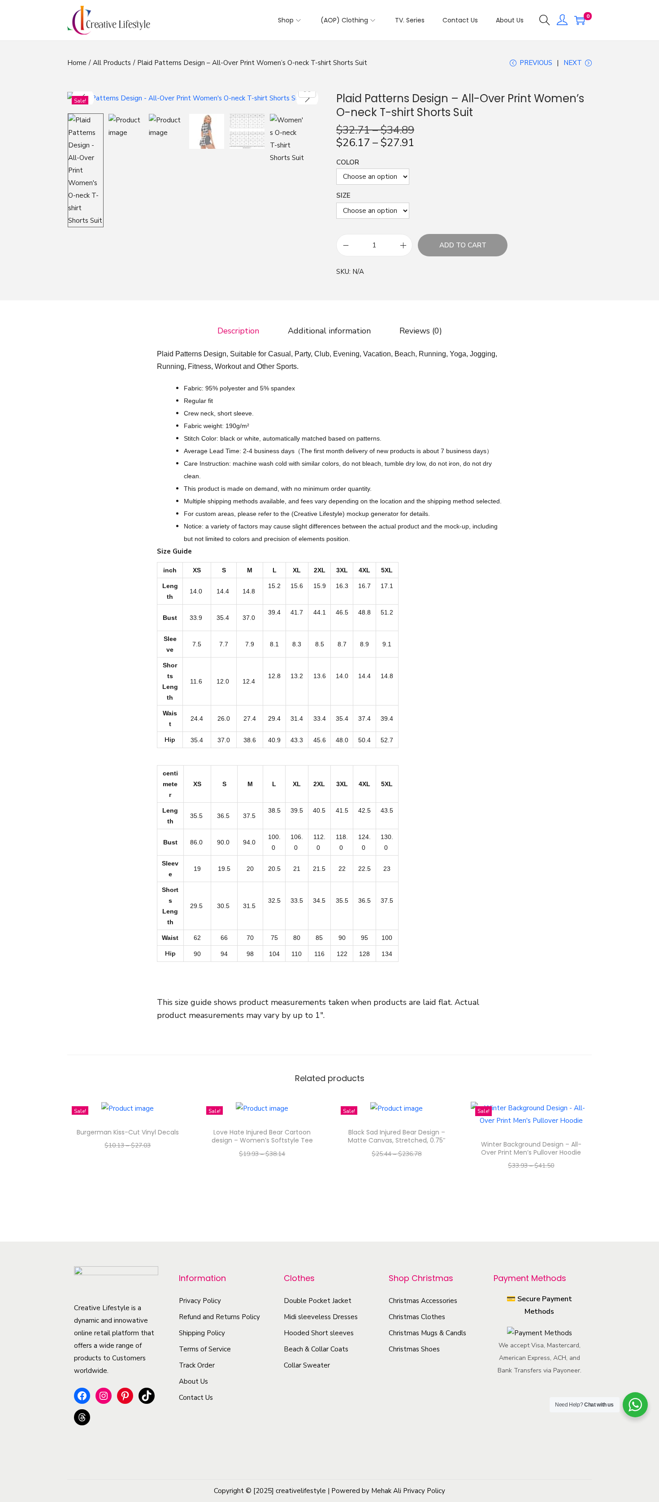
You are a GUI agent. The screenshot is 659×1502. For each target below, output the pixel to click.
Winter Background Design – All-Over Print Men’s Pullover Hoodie (531, 1148)
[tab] (238, 331)
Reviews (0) (420, 330)
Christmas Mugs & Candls (427, 1333)
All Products (112, 62)
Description (238, 330)
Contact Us (196, 1397)
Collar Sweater (307, 1365)
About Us (193, 1381)
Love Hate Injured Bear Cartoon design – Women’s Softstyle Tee (262, 1136)
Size (343, 195)
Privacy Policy (200, 1300)
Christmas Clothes (417, 1316)
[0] (579, 20)
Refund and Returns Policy (219, 1316)
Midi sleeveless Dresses (321, 1316)
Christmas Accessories (423, 1300)
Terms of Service (205, 1349)
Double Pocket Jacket (317, 1300)
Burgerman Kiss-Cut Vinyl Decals (128, 1132)
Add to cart (462, 245)
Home (77, 62)
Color (347, 162)
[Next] (307, 98)
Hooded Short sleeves (319, 1333)
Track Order (197, 1365)
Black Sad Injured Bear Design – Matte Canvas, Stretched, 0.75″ (397, 1136)
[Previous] (83, 98)
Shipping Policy (202, 1333)
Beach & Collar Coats (316, 1349)
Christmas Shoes (414, 1349)
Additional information (329, 330)
